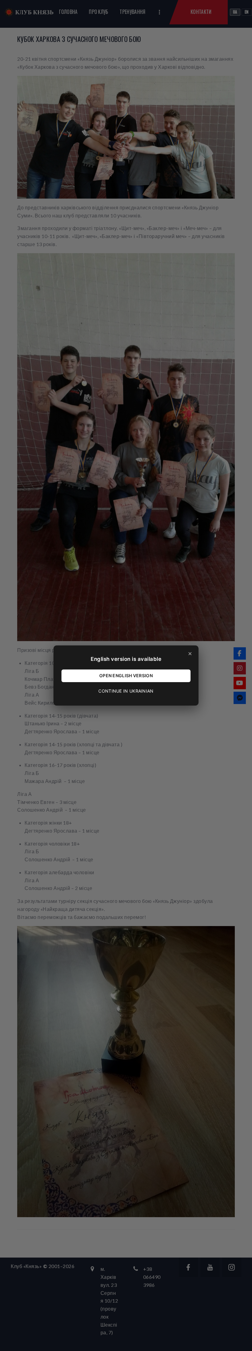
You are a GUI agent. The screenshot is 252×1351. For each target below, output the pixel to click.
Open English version (126, 675)
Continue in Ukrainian (125, 691)
